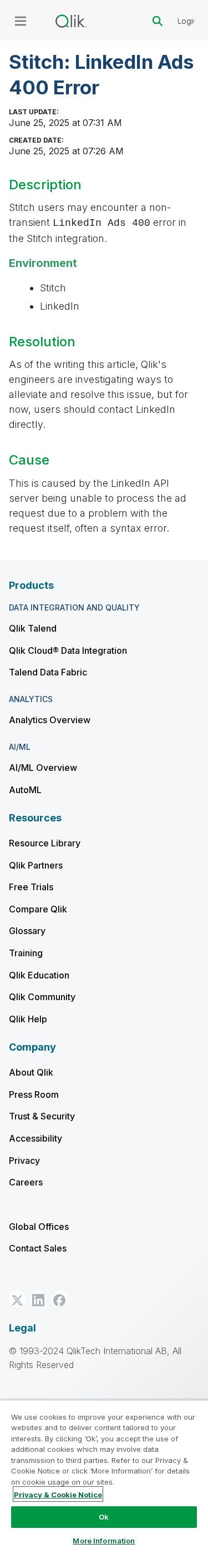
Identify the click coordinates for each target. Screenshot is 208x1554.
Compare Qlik (38, 909)
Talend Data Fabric (48, 672)
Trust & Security (42, 1116)
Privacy (24, 1160)
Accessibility (35, 1138)
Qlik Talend (33, 628)
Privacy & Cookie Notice (58, 1494)
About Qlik (31, 1072)
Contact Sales (38, 1248)
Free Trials (31, 886)
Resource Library (44, 843)
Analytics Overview (49, 719)
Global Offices (39, 1226)
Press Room (34, 1094)
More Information (104, 1540)
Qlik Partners (36, 865)
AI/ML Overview (43, 767)
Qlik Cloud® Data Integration (68, 650)
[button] (17, 1298)
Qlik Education (39, 975)
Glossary (27, 930)
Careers (26, 1182)
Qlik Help (28, 1019)
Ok (104, 1516)
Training (26, 952)
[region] (104, 1477)
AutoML (25, 789)
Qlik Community (42, 996)
